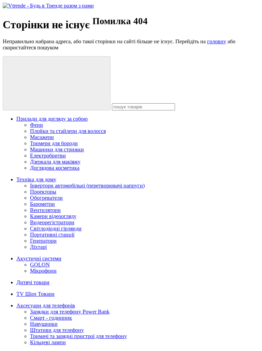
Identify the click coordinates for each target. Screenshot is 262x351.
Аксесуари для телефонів (45, 305)
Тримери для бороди (54, 143)
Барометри (42, 204)
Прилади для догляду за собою (52, 119)
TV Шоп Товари (35, 294)
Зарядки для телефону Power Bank (70, 312)
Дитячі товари (32, 282)
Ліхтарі (38, 247)
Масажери (42, 137)
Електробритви (48, 155)
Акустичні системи (38, 258)
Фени (36, 125)
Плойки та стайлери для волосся (68, 131)
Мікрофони (43, 271)
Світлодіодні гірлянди (56, 228)
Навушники (44, 324)
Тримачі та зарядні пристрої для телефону (78, 336)
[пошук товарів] (57, 83)
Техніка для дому (36, 179)
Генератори (43, 241)
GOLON (40, 265)
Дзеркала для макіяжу (55, 162)
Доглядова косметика (54, 168)
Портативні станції (52, 235)
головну (216, 41)
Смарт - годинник (51, 318)
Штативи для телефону (57, 330)
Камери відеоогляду (53, 216)
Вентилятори (45, 210)
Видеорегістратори (52, 222)
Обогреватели (46, 198)
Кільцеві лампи (48, 342)
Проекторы (43, 192)
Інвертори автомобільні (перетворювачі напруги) (87, 185)
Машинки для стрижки (57, 149)
